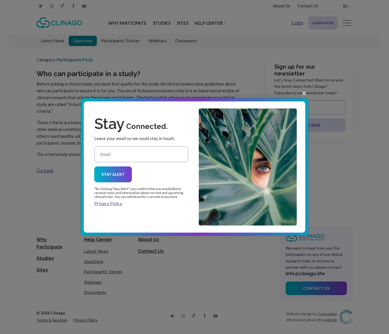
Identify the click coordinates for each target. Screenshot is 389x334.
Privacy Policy (108, 203)
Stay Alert (113, 174)
